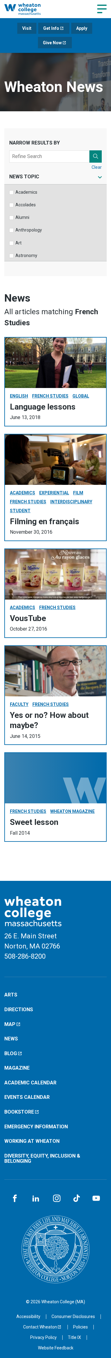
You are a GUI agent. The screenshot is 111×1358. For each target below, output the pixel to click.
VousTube (28, 618)
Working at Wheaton (32, 1141)
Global (80, 396)
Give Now (52, 42)
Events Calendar (27, 1097)
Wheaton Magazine (72, 811)
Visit (26, 28)
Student (20, 510)
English (19, 396)
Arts (10, 995)
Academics (26, 192)
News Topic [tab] (24, 177)
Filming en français (44, 521)
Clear (97, 167)
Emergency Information (36, 1127)
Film (78, 492)
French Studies (50, 396)
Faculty (19, 704)
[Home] (28, 9)
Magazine (17, 1068)
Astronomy (26, 255)
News (11, 1039)
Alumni (22, 217)
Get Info (51, 28)
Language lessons (43, 406)
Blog (10, 1053)
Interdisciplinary (71, 501)
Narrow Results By (34, 143)
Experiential (54, 492)
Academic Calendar (30, 1083)
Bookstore (19, 1112)
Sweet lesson (34, 822)
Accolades (25, 204)
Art (18, 242)
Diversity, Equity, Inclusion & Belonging (42, 1158)
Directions (18, 1009)
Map (9, 1024)
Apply (81, 28)
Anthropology (28, 230)
